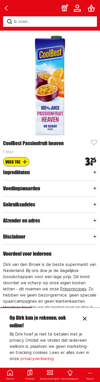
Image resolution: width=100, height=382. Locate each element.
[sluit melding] (85, 319)
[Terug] (6, 8)
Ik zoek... (22, 22)
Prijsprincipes (73, 289)
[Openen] (95, 172)
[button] (64, 8)
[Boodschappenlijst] (92, 8)
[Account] (78, 8)
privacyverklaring (37, 359)
